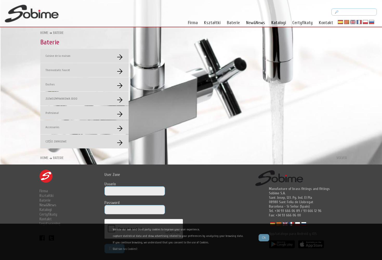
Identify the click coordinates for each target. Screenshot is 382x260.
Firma (193, 22)
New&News (255, 22)
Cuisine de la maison (57, 56)
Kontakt (326, 22)
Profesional (52, 113)
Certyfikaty (302, 22)
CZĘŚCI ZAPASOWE (56, 141)
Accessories (52, 127)
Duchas (50, 84)
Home (44, 33)
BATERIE (58, 33)
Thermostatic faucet (57, 70)
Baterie (233, 22)
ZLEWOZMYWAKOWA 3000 (61, 98)
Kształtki (212, 22)
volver (342, 158)
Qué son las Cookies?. (125, 249)
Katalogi (278, 22)
